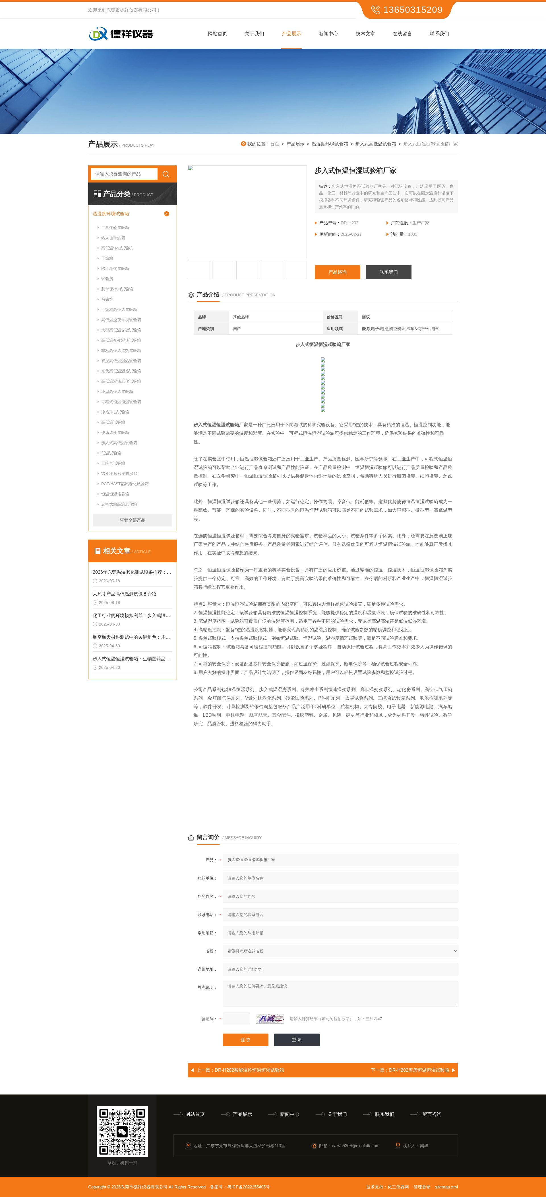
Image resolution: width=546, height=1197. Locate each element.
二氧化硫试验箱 (115, 227)
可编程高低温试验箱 (119, 309)
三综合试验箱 (113, 463)
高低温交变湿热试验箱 (121, 340)
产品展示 (291, 33)
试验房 (107, 278)
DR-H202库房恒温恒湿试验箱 (419, 1070)
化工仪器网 (398, 1186)
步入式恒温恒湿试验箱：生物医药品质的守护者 (132, 658)
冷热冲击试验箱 (115, 412)
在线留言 (402, 33)
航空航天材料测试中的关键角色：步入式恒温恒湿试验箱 (132, 637)
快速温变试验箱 (115, 432)
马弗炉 (107, 299)
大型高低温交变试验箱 (121, 330)
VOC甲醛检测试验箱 (119, 473)
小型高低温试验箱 (117, 391)
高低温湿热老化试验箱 (121, 381)
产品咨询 (337, 272)
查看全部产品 (132, 520)
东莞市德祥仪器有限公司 (131, 10)
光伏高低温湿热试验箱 (121, 371)
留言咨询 (432, 1114)
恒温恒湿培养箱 (115, 494)
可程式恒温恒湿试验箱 (121, 401)
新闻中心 (328, 33)
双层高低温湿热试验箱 (121, 360)
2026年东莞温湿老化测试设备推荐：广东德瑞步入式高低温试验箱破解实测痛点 (132, 572)
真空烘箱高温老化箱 (119, 504)
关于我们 (254, 33)
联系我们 (439, 33)
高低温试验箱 (113, 422)
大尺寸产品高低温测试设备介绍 (124, 593)
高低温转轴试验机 (117, 248)
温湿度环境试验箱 (330, 144)
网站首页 (217, 33)
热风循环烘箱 (113, 237)
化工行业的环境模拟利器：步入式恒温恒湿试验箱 (132, 615)
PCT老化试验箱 (115, 268)
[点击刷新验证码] (270, 1019)
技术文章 (365, 33)
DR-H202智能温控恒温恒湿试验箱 (249, 1070)
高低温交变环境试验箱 (121, 319)
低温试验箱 (111, 453)
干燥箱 (107, 258)
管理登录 (422, 1186)
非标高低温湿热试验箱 (121, 350)
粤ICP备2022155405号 (248, 1186)
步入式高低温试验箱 (375, 144)
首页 (274, 144)
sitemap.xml (446, 1186)
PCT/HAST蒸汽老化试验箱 (125, 483)
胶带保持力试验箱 (117, 289)
